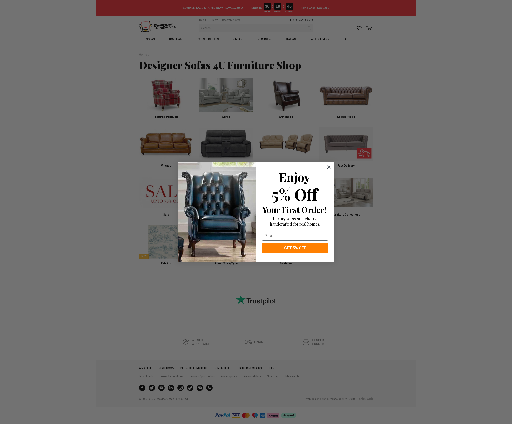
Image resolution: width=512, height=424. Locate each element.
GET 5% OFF (295, 248)
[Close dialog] (328, 167)
